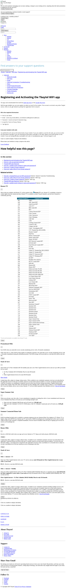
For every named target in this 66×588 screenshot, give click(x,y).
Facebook (6, 578)
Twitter (5, 581)
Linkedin (6, 579)
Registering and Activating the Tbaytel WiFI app (32, 72)
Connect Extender (12, 89)
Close (2, 19)
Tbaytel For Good (8, 535)
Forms (8, 59)
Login (2, 27)
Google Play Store (40, 102)
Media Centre (7, 538)
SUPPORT (3, 519)
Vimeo (5, 582)
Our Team (6, 534)
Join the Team (7, 537)
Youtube (6, 584)
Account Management (9, 551)
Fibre (8, 84)
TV (8, 39)
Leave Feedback (5, 144)
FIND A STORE (5, 516)
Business (6, 49)
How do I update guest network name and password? (20, 165)
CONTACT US (5, 513)
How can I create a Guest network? (14, 167)
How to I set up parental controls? (14, 162)
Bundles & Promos (12, 44)
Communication (8, 548)
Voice (8, 55)
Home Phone (10, 41)
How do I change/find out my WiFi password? (17, 176)
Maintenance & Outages (10, 550)
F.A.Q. (2, 522)
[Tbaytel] (3, 26)
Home (3, 72)
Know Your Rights (8, 554)
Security (9, 42)
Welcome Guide (11, 77)
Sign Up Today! (4, 569)
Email (8, 80)
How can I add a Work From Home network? (17, 169)
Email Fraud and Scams (14, 86)
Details (3, 437)
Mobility (9, 36)
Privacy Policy (7, 555)
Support (6, 48)
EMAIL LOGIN (5, 524)
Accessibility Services (9, 552)
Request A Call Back (12, 58)
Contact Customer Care (6, 9)
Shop (5, 35)
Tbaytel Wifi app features (11, 164)
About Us (6, 533)
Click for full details (60, 386)
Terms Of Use (18, 586)
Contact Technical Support (7, 13)
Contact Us (7, 547)
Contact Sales (4, 18)
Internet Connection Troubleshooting (18, 82)
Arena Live (10, 93)
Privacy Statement (26, 586)
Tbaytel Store (10, 45)
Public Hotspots (12, 91)
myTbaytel (6, 46)
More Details (4, 377)
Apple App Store (27, 102)
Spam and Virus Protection (15, 87)
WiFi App (14, 72)
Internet (9, 38)
